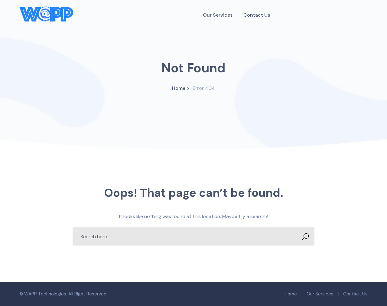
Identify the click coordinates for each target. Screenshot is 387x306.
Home (178, 88)
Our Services (320, 294)
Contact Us (355, 294)
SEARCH (305, 236)
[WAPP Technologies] (46, 14)
